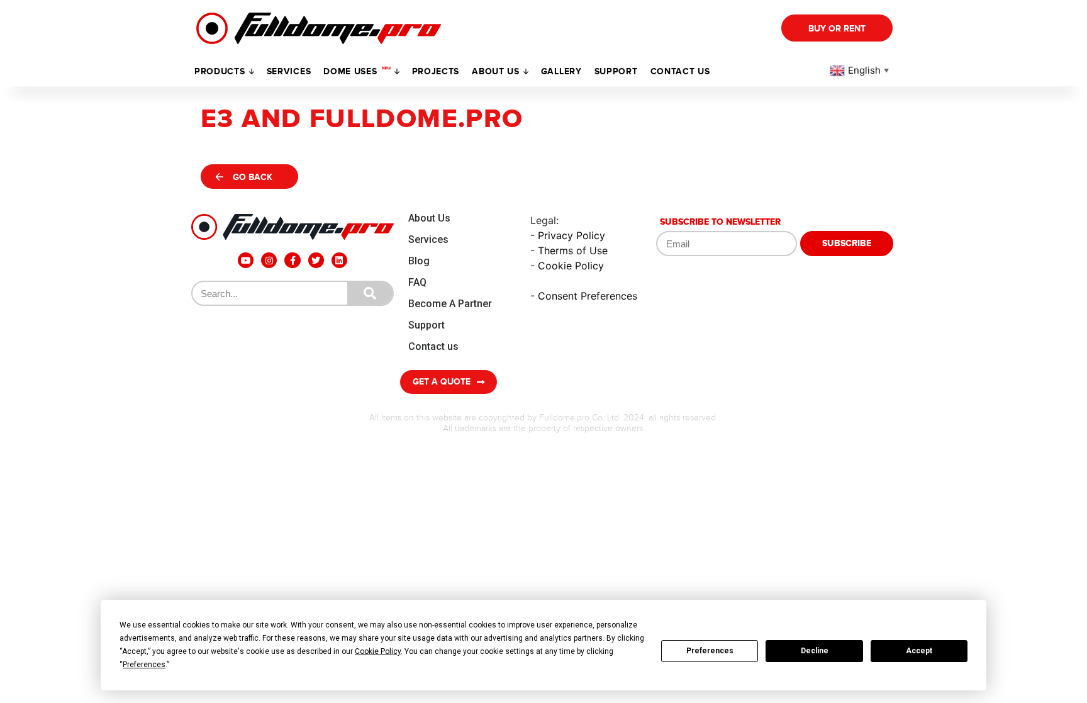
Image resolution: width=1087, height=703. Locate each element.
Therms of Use (573, 250)
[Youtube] (246, 260)
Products (219, 71)
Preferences (709, 650)
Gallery (561, 71)
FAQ (417, 282)
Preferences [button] (144, 664)
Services (289, 71)
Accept (919, 650)
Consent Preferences (587, 296)
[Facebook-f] (292, 260)
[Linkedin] (339, 260)
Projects (436, 71)
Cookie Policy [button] (378, 651)
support (616, 71)
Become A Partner (450, 304)
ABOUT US (496, 71)
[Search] (370, 293)
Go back (252, 177)
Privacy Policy (571, 235)
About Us (429, 218)
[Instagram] (269, 260)
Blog (419, 261)
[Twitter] (316, 260)
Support (426, 325)
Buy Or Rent (837, 28)
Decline (814, 650)
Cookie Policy (571, 265)
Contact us (680, 71)
